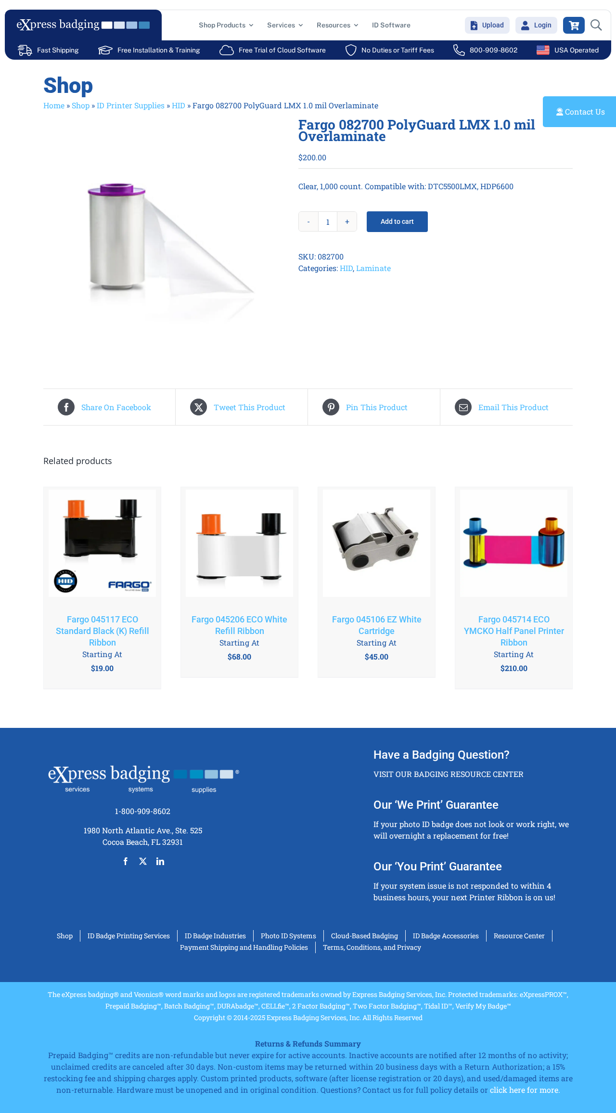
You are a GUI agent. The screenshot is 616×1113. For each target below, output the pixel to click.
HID (178, 105)
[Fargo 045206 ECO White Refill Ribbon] (239, 545)
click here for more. (525, 1090)
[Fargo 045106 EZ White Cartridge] (376, 545)
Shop (81, 105)
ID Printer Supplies (131, 105)
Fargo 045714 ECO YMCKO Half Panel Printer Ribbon (514, 630)
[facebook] (125, 861)
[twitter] (143, 861)
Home (53, 105)
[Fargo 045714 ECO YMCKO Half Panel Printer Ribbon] (513, 545)
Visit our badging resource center (448, 774)
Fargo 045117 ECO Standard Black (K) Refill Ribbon (102, 630)
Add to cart (397, 221)
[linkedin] (160, 861)
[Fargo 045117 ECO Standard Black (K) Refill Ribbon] (102, 545)
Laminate (373, 268)
